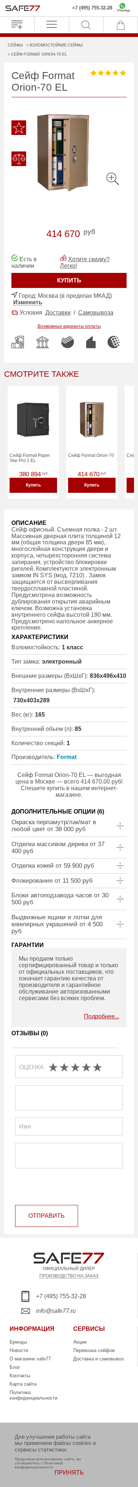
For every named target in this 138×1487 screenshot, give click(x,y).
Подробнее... (101, 1016)
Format (67, 757)
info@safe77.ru (56, 1311)
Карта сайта (23, 1384)
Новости (19, 1350)
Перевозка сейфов (94, 1350)
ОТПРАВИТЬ (46, 1216)
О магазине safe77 (30, 1359)
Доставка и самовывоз (98, 1359)
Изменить (27, 302)
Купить (33, 485)
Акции (79, 1342)
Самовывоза (95, 312)
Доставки (58, 312)
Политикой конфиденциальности (39, 1465)
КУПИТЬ (69, 280)
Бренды (18, 1342)
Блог (15, 1367)
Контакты (20, 1375)
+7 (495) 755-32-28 (92, 8)
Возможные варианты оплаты (69, 326)
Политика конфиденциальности (33, 1395)
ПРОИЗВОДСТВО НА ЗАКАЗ (68, 1275)
